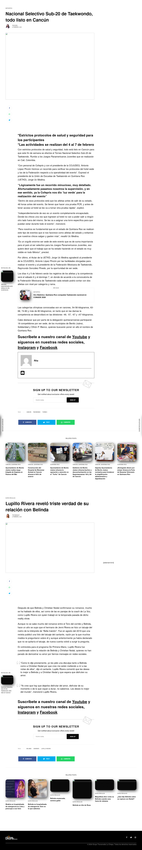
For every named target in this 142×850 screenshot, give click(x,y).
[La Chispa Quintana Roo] (11, 837)
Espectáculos (10, 498)
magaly (17, 515)
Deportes (9, 8)
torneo (44, 412)
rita (16, 25)
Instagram (27, 347)
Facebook (48, 347)
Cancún (29, 412)
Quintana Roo (16, 464)
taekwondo (36, 412)
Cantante (36, 748)
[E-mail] (23, 373)
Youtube (79, 336)
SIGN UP (72, 400)
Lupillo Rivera (46, 748)
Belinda (29, 748)
